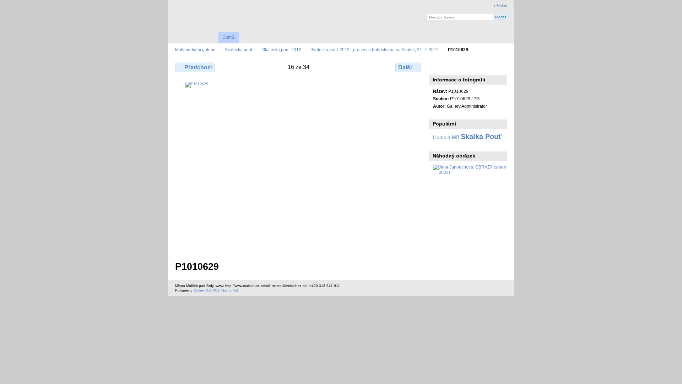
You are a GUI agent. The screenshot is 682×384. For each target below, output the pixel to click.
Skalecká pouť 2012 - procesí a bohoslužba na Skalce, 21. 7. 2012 (374, 49)
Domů (228, 37)
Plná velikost (436, 66)
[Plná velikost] (298, 167)
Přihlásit (500, 6)
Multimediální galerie (195, 49)
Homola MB (446, 137)
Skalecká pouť (239, 49)
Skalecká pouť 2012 (281, 49)
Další (405, 67)
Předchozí (198, 67)
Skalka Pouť (481, 136)
